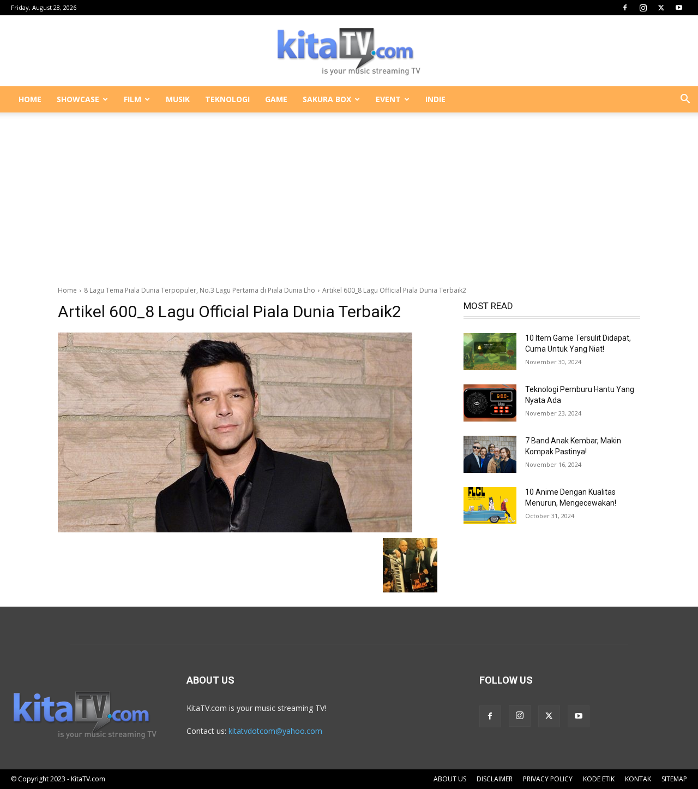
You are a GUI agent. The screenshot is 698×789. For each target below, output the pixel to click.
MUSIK (178, 99)
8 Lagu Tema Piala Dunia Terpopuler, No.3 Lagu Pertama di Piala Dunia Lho (199, 290)
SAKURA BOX (327, 99)
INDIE (435, 99)
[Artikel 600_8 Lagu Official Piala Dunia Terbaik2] (247, 432)
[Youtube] (679, 7)
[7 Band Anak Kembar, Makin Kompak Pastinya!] (490, 454)
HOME (30, 99)
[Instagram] (643, 7)
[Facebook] (625, 7)
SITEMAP (674, 779)
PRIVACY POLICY (548, 779)
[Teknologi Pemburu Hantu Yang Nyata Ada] (490, 403)
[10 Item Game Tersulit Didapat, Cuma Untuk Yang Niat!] (490, 351)
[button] (685, 100)
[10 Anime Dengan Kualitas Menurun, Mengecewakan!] (490, 505)
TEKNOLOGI (227, 99)
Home (67, 290)
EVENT (388, 99)
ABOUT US (450, 779)
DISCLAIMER (495, 779)
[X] (661, 7)
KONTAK (638, 779)
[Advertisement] (349, 193)
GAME (276, 99)
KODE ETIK (599, 779)
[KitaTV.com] (349, 51)
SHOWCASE (78, 99)
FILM (132, 99)
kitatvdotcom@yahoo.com (275, 731)
